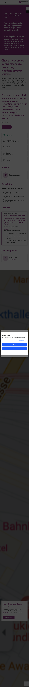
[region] (14, 343)
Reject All (14, 344)
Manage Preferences (14, 351)
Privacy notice (21, 340)
